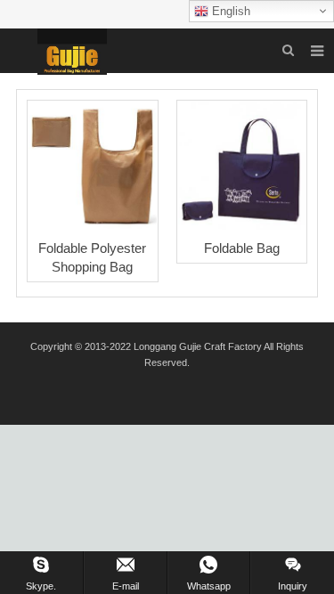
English (229, 11)
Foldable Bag (242, 248)
